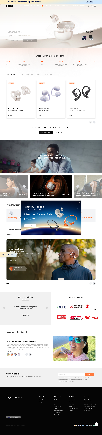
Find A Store (72, 402)
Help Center (71, 404)
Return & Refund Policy (89, 406)
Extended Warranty (73, 408)
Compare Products (43, 402)
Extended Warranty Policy (90, 404)
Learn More (22, 194)
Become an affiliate (58, 410)
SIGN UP (89, 374)
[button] (86, 44)
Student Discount (58, 414)
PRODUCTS (48, 6)
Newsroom (56, 402)
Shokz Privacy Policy (69, 381)
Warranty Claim (72, 406)
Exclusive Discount (58, 417)
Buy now (29, 40)
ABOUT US (56, 6)
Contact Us (71, 410)
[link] (14, 397)
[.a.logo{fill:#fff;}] (9, 6)
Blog (55, 404)
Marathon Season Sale (25, 6)
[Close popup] (79, 203)
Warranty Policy (87, 402)
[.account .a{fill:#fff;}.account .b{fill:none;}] (92, 6)
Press (55, 408)
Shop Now (30, 226)
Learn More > (25, 300)
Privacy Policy (87, 410)
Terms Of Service (88, 408)
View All (41, 399)
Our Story (56, 399)
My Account (72, 399)
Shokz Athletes (57, 412)
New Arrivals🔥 (38, 6)
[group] (20, 99)
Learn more (14, 40)
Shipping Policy (87, 399)
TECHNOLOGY (65, 6)
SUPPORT (82, 6)
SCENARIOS (75, 6)
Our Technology (57, 406)
